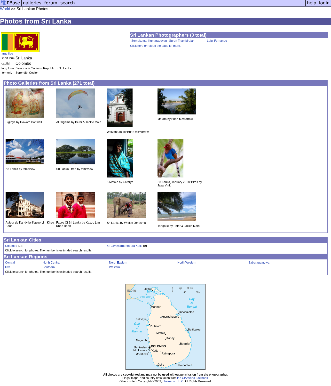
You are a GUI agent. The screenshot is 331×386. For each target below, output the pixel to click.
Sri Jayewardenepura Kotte (124, 246)
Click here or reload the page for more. (155, 46)
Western (114, 267)
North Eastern (118, 262)
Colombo (11, 246)
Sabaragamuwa (258, 262)
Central (10, 262)
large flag (7, 53)
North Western (186, 262)
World (5, 9)
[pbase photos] (11, 5)
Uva (7, 267)
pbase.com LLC (173, 381)
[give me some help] (311, 5)
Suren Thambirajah (182, 40)
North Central (51, 262)
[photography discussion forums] (51, 5)
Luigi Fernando (217, 40)
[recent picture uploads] (32, 5)
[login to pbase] (324, 5)
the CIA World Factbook (192, 378)
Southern (49, 267)
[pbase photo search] (67, 5)
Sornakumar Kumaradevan (149, 40)
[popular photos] (190, 5)
